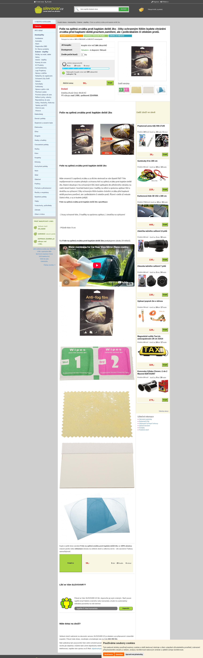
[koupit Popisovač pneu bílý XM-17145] (152, 140)
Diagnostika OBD (41, 46)
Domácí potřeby (40, 118)
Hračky (37, 149)
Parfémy (37, 184)
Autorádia (38, 41)
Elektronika (38, 127)
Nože (36, 171)
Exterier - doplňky (83, 22)
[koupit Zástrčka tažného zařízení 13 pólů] (152, 245)
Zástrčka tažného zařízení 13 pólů (152, 231)
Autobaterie (39, 38)
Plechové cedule (41, 92)
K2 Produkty (39, 65)
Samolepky (39, 84)
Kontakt (49, 2)
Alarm (37, 44)
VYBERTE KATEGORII (43, 22)
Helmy (37, 57)
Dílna (36, 131)
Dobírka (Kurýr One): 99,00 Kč (73, 93)
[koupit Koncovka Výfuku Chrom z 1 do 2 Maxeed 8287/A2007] (152, 386)
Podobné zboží (144, 430)
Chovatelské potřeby (42, 144)
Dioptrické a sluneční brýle (44, 123)
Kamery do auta (40, 62)
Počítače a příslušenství (43, 188)
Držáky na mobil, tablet (43, 54)
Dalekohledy (39, 114)
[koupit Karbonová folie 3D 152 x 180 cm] (152, 210)
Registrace (156, 2)
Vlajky (37, 201)
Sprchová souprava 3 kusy (44, 254)
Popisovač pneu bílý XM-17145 (151, 126)
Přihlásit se (165, 2)
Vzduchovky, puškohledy (43, 205)
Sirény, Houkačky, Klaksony (44, 103)
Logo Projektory (40, 70)
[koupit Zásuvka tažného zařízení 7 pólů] (152, 281)
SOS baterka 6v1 (44, 256)
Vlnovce (38, 111)
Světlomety (39, 86)
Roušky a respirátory (42, 192)
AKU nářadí (39, 30)
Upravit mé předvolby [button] (134, 654)
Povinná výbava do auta (43, 95)
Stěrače (38, 81)
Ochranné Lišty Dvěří (42, 78)
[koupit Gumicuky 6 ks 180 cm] (152, 175)
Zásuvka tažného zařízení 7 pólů (151, 266)
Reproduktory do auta (42, 100)
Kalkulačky (44, 261)
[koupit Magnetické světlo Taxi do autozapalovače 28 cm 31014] (152, 351)
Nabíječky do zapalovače (43, 76)
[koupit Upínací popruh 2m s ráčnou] (152, 316)
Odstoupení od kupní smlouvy (148, 423)
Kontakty (142, 428)
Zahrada (37, 210)
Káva (36, 153)
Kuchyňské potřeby (41, 166)
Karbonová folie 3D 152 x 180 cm (152, 196)
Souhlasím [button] (108, 654)
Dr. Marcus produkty (42, 49)
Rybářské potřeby (41, 197)
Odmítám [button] (119, 654)
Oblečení (38, 179)
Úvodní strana (40, 2)
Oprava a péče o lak (42, 89)
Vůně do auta (39, 108)
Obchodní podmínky (145, 419)
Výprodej (38, 26)
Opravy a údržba (41, 73)
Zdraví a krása (40, 214)
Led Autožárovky (41, 68)
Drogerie (37, 136)
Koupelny (38, 158)
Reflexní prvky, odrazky (43, 97)
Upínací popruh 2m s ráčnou (150, 301)
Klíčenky (38, 162)
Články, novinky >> (50, 265)
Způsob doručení (144, 425)
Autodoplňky (72, 22)
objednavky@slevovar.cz (101, 648)
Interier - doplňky (41, 60)
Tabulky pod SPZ (41, 105)
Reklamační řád (144, 421)
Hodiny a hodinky (40, 140)
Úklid (36, 175)
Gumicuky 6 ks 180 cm (147, 161)
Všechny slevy (163, 411)
